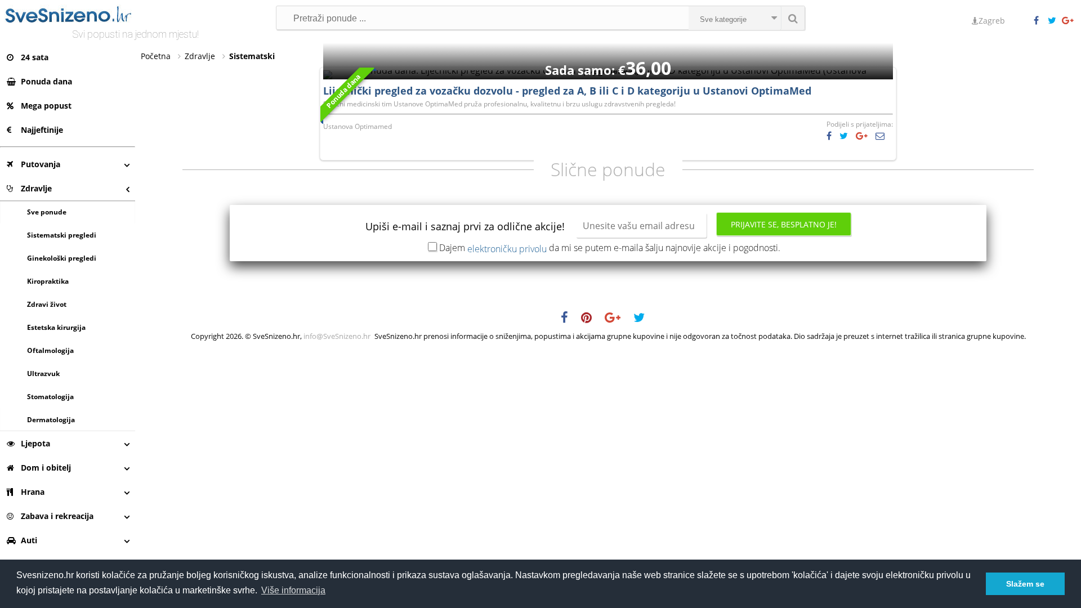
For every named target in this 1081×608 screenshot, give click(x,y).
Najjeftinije (42, 129)
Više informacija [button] (293, 590)
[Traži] (793, 18)
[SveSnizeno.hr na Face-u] (1040, 21)
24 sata (34, 57)
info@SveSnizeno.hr (336, 336)
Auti (29, 540)
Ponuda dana (46, 81)
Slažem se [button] (1025, 583)
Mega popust (46, 105)
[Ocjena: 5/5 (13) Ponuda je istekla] (608, 70)
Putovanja (40, 164)
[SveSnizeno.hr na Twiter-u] (1054, 21)
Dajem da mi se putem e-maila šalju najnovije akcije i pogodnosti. (609, 248)
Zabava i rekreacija (57, 516)
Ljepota (35, 443)
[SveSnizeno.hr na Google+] (1068, 21)
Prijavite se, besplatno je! (784, 224)
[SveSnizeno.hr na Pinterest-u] (592, 319)
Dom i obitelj (46, 467)
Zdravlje (36, 188)
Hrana (32, 491)
